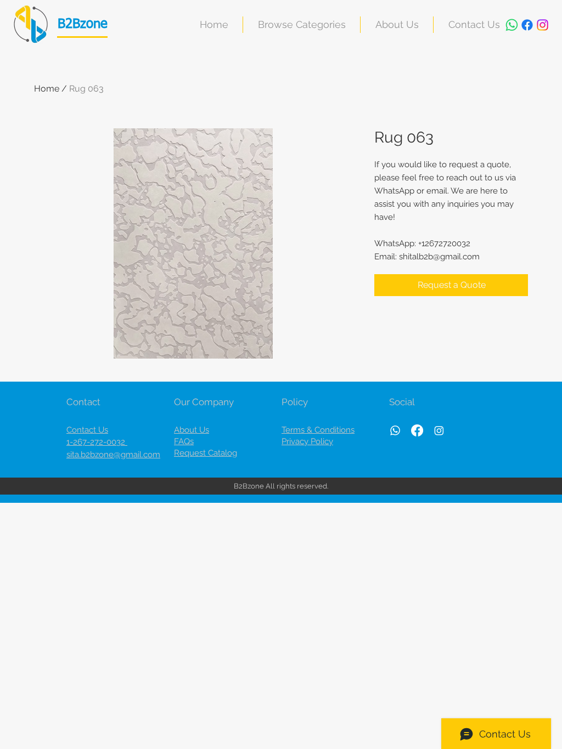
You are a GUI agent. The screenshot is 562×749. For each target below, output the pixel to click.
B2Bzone (83, 24)
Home (46, 88)
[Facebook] (527, 25)
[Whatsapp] (511, 25)
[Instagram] (542, 25)
